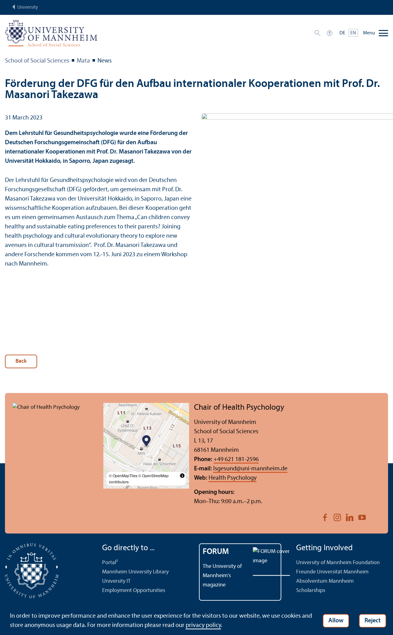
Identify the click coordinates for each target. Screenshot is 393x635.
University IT (116, 581)
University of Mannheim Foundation (338, 563)
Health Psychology (233, 478)
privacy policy (203, 625)
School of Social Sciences (37, 61)
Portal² (110, 563)
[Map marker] (146, 441)
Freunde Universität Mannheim (332, 572)
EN (353, 33)
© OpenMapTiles (123, 475)
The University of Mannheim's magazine (222, 576)
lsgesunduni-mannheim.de (250, 469)
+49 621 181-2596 (236, 459)
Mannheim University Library (135, 572)
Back (21, 361)
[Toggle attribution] (182, 475)
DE (342, 33)
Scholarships (310, 591)
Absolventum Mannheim (325, 581)
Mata (83, 61)
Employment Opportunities (133, 591)
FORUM (216, 552)
